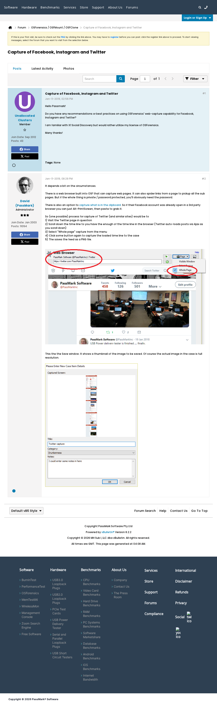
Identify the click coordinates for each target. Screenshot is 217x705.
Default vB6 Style (24, 511)
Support (98, 7)
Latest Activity (42, 68)
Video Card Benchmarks (91, 592)
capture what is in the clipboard (100, 205)
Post (27, 156)
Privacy (181, 603)
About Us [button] (115, 7)
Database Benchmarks (91, 645)
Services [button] (70, 7)
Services (151, 570)
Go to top (199, 511)
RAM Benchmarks (91, 614)
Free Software (31, 634)
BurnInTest (29, 580)
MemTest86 (30, 599)
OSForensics (30, 593)
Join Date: (17, 137)
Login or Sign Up (195, 18)
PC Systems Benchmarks (91, 624)
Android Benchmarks (91, 656)
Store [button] (84, 7)
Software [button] (11, 7)
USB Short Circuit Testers (62, 655)
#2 (204, 178)
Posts (17, 68)
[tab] (17, 68)
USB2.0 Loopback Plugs (59, 598)
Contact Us (179, 511)
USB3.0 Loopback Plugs (59, 584)
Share (27, 149)
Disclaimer (183, 581)
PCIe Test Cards (59, 611)
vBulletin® (108, 532)
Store (149, 581)
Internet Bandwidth (90, 677)
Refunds (181, 592)
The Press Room (121, 595)
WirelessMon (30, 606)
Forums (132, 7)
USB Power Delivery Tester (60, 624)
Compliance (154, 613)
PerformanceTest (33, 586)
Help (162, 511)
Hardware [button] (29, 7)
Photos (68, 68)
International (185, 570)
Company (120, 580)
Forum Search (145, 511)
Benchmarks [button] (50, 7)
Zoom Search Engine (31, 625)
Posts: (15, 141)
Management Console (31, 615)
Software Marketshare (91, 635)
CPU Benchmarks (91, 582)
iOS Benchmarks (91, 667)
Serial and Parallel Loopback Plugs (59, 640)
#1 (204, 93)
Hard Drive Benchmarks (91, 603)
